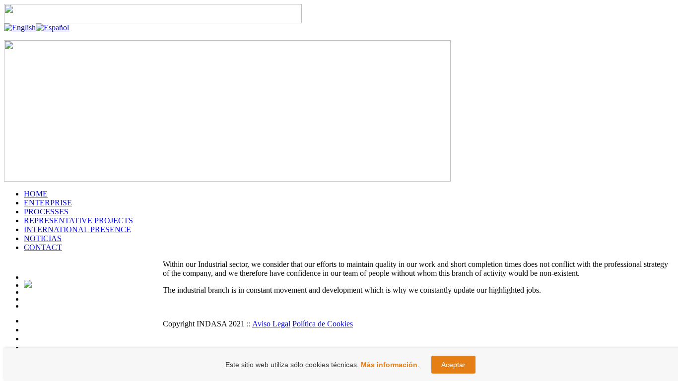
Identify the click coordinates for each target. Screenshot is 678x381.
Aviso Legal (271, 323)
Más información (389, 365)
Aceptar (453, 365)
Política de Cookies (322, 323)
